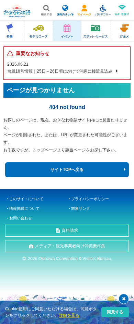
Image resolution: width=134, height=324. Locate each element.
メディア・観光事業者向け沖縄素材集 (70, 246)
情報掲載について (24, 208)
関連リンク (80, 208)
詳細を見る (69, 315)
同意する (115, 312)
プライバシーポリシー (90, 199)
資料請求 (70, 230)
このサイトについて (26, 199)
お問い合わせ (20, 218)
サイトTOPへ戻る (67, 169)
